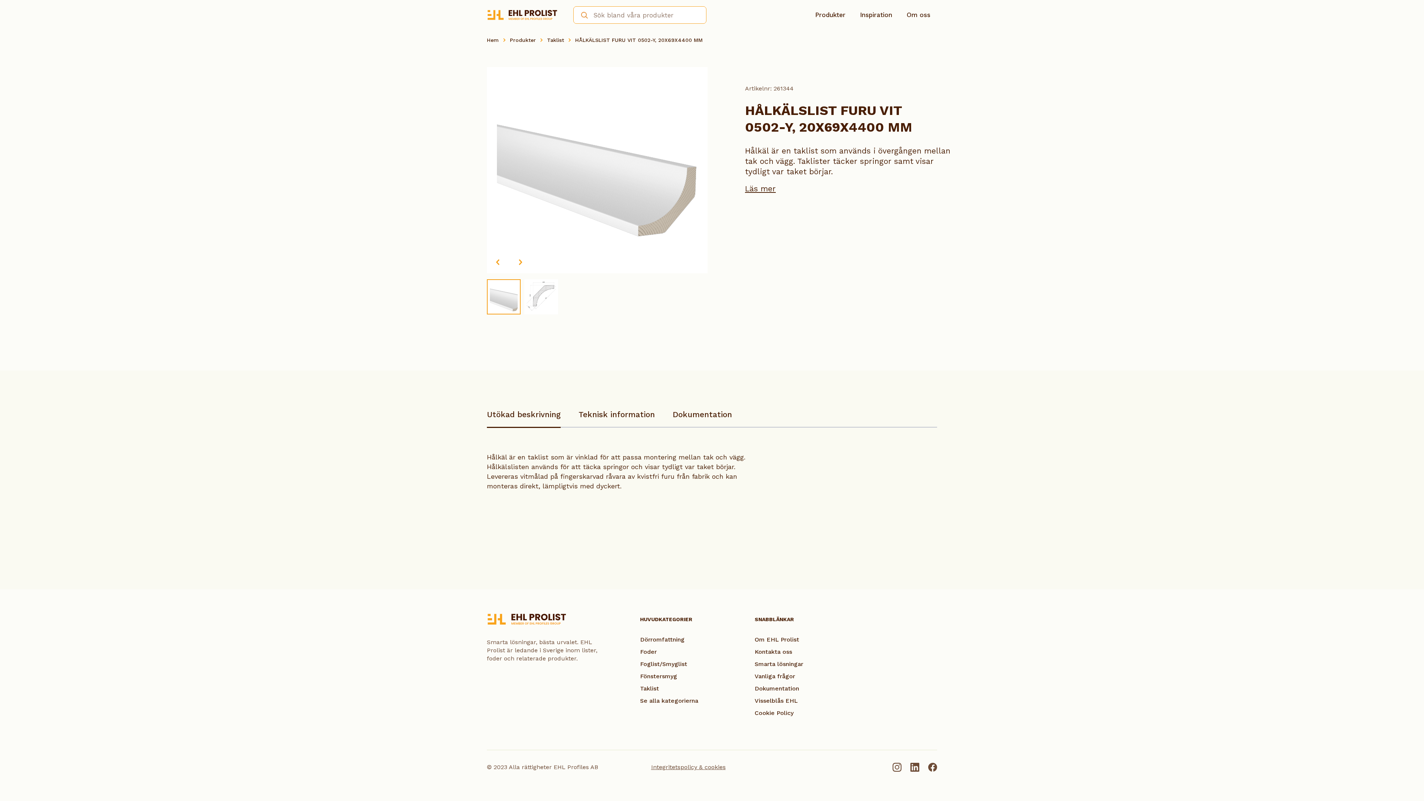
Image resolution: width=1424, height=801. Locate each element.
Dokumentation (702, 414)
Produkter (830, 15)
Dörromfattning (662, 639)
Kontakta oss (773, 651)
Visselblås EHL (776, 700)
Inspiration (876, 15)
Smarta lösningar (779, 664)
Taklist (555, 40)
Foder (648, 651)
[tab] (524, 418)
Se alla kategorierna (669, 700)
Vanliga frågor (775, 676)
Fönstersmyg (658, 676)
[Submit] (582, 14)
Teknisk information (616, 414)
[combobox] (639, 15)
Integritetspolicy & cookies (688, 767)
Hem (493, 40)
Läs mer (760, 188)
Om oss (918, 15)
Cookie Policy (774, 712)
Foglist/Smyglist (663, 664)
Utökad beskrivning (524, 414)
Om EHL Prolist (777, 639)
